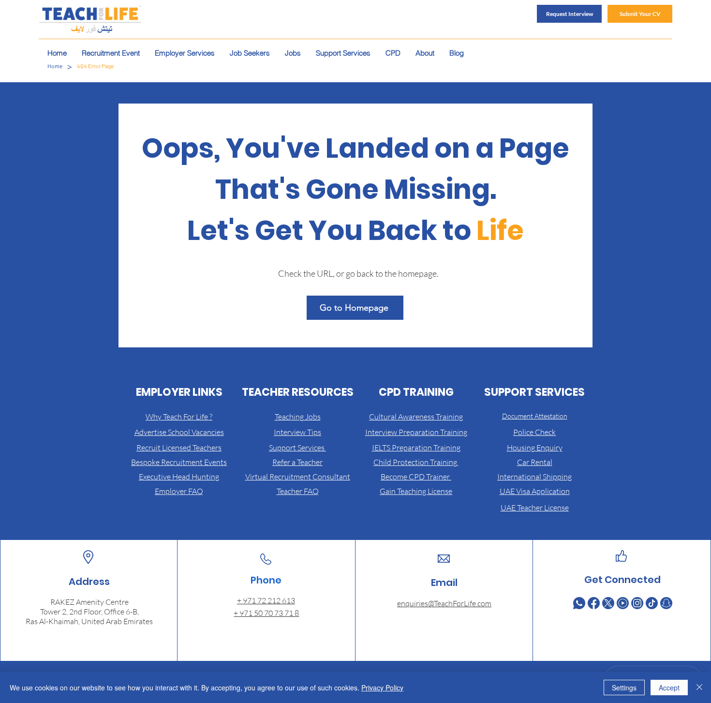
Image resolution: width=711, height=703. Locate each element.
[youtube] (623, 603)
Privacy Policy (382, 687)
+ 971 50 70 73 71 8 (266, 613)
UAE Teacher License (535, 507)
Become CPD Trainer (416, 476)
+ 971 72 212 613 (266, 600)
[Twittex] (608, 603)
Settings (624, 687)
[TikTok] (652, 603)
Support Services (297, 447)
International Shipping (534, 476)
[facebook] (594, 603)
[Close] (699, 687)
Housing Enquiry (535, 447)
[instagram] (637, 603)
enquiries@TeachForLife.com (444, 603)
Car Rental (534, 462)
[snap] (666, 603)
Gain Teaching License (416, 491)
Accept (669, 687)
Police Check (534, 432)
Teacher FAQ (298, 491)
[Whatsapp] (579, 603)
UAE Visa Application (535, 491)
